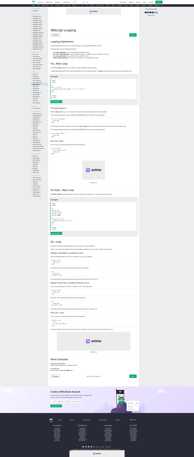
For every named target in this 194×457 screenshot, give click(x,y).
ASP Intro (35, 74)
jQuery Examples (108, 440)
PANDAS (150, 5)
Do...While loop (55, 368)
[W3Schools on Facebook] (153, 12)
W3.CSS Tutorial (57, 434)
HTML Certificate (133, 428)
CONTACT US (133, 420)
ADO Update (36, 170)
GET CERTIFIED (86, 420)
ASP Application (37, 92)
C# (86, 5)
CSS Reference (82, 429)
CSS (38, 5)
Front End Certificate (133, 431)
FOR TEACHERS (103, 420)
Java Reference (82, 438)
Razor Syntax (36, 56)
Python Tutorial (57, 433)
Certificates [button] (66, 2)
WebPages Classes (37, 49)
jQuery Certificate (133, 436)
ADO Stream (36, 194)
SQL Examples (108, 432)
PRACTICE (118, 420)
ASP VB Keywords (37, 115)
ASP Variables (36, 78)
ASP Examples (36, 103)
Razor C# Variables (37, 58)
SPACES (72, 420)
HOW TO (92, 5)
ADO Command (37, 178)
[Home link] (33, 2)
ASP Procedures (37, 80)
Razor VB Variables (37, 64)
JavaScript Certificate (133, 430)
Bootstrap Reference (82, 434)
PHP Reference (82, 436)
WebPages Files (37, 30)
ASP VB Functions (37, 113)
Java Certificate (133, 437)
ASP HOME (35, 11)
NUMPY (144, 5)
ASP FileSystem (37, 130)
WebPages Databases (38, 32)
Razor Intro (36, 54)
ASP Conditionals (37, 82)
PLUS (59, 420)
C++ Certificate (133, 438)
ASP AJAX (35, 98)
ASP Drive (35, 134)
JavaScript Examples (108, 430)
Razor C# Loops (37, 60)
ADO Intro (35, 156)
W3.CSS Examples (108, 434)
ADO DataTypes (37, 196)
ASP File (35, 136)
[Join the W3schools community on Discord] (150, 12)
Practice (151, 2)
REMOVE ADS (93, 182)
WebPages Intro (37, 16)
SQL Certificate (133, 432)
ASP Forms (35, 86)
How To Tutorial (57, 431)
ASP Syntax (35, 76)
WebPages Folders (37, 22)
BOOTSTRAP (100, 5)
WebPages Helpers (37, 34)
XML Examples (108, 439)
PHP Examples (108, 437)
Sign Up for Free (56, 406)
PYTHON (57, 5)
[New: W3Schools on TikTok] (157, 12)
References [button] (49, 2)
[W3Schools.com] (51, 421)
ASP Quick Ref (36, 150)
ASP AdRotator (37, 142)
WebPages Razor (37, 18)
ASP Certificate (37, 108)
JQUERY (120, 5)
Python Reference (82, 432)
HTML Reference (82, 428)
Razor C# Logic (36, 62)
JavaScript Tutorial (57, 430)
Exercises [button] (57, 2)
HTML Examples (108, 428)
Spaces (144, 2)
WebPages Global (37, 24)
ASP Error (35, 128)
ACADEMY (108, 447)
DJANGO (137, 5)
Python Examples (108, 433)
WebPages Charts (37, 38)
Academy (138, 2)
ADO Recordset (37, 160)
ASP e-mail (35, 100)
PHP (68, 5)
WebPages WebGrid (38, 36)
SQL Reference (82, 431)
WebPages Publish (37, 45)
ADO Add (35, 168)
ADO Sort (35, 166)
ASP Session (36, 90)
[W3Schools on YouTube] (146, 12)
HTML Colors (82, 437)
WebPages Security (38, 43)
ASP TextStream (37, 132)
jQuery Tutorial (57, 440)
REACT (108, 5)
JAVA (63, 5)
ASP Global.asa (36, 96)
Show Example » (56, 101)
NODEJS (157, 5)
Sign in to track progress (93, 376)
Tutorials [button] (40, 2)
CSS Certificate (133, 429)
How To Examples (108, 431)
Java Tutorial (56, 438)
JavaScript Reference (82, 430)
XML (131, 5)
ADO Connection (37, 180)
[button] (83, 2)
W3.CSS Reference (82, 433)
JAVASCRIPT (45, 5)
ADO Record (36, 190)
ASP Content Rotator (38, 148)
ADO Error (35, 182)
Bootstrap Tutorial (56, 436)
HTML (33, 5)
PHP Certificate (133, 434)
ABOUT (103, 447)
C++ (83, 5)
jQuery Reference (82, 440)
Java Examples (108, 438)
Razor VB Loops (37, 66)
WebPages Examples (38, 47)
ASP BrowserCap (37, 144)
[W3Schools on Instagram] (155, 12)
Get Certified (123, 2)
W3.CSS (74, 5)
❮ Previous (55, 35)
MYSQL (114, 5)
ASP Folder (35, 138)
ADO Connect (36, 158)
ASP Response (36, 118)
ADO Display (36, 162)
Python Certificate (133, 433)
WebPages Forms (37, 26)
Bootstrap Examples (108, 436)
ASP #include (36, 94)
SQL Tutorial (57, 432)
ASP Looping (36, 84)
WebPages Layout (37, 20)
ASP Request (36, 120)
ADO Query (35, 164)
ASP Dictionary (36, 140)
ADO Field (35, 184)
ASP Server (35, 126)
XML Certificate (133, 440)
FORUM (97, 447)
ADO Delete (36, 172)
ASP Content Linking (38, 146)
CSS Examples (108, 429)
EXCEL (126, 5)
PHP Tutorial (57, 437)
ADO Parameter (37, 186)
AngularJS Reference (82, 439)
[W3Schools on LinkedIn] (148, 12)
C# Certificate (133, 439)
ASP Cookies (36, 88)
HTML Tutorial (57, 428)
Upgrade (131, 2)
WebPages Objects (37, 28)
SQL (52, 5)
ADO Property (36, 188)
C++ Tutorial (57, 439)
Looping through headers (58, 363)
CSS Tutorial (57, 429)
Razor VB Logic (36, 68)
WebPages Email (37, 41)
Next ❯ (133, 35)
